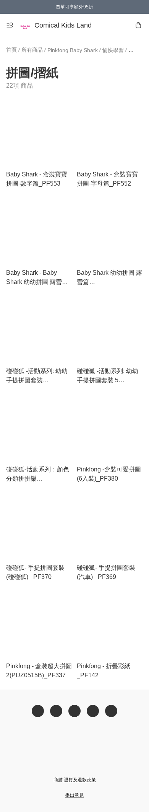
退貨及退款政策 (80, 780)
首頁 (11, 50)
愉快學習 (113, 50)
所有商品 (32, 50)
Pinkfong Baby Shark (72, 50)
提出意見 (74, 795)
